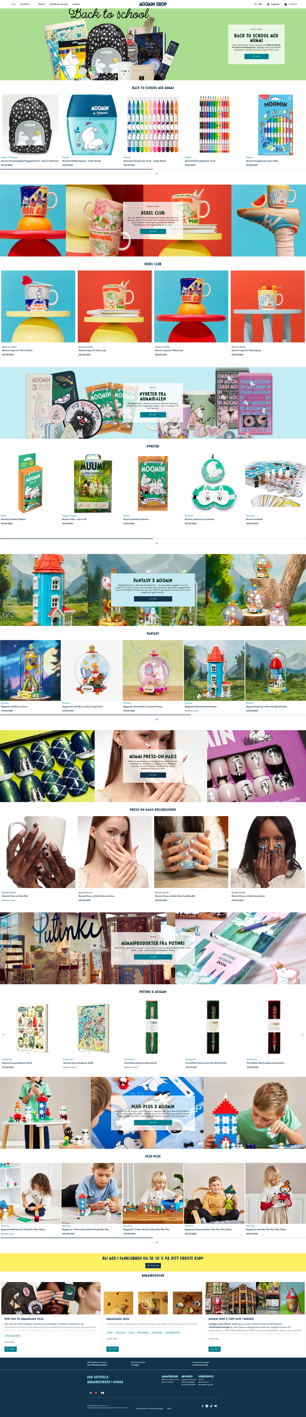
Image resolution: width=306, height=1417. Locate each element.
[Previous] (3, 1034)
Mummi (131, 1332)
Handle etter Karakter (59, 4)
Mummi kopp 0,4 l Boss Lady (92, 350)
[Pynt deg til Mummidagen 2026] (51, 1298)
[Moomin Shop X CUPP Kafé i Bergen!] (255, 1298)
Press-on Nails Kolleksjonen (153, 809)
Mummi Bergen (143, 1332)
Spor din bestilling (187, 1382)
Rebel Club (153, 264)
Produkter (25, 4)
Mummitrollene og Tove (170, 1379)
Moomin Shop (153, 4)
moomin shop (120, 1332)
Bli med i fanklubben (188, 1384)
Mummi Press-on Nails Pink (15, 896)
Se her (153, 231)
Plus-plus (153, 1156)
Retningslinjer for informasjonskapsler (149, 1408)
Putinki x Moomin (153, 991)
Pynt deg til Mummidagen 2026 (24, 1319)
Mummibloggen (153, 1275)
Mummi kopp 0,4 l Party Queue (246, 350)
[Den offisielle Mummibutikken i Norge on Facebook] (202, 1407)
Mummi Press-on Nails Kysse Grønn (248, 896)
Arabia (110, 1332)
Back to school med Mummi (153, 87)
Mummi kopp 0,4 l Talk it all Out (17, 350)
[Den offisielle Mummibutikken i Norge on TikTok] (211, 1407)
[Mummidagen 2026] (153, 1298)
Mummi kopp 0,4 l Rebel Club (169, 350)
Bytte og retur (204, 1382)
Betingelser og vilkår (206, 1384)
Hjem (13, 4)
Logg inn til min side (188, 1379)
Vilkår (169, 1408)
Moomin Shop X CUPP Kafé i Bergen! (231, 1319)
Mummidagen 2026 (13, 1336)
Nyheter (41, 4)
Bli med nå (153, 1265)
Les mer (10, 1349)
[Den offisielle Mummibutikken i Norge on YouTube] (215, 1407)
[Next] (302, 1034)
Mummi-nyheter (168, 1382)
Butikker (76, 4)
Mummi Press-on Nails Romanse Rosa (96, 896)
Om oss (201, 1379)
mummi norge (157, 1332)
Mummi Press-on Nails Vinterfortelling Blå (175, 896)
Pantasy (153, 633)
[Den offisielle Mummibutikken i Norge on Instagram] (207, 1407)
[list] (153, 131)
